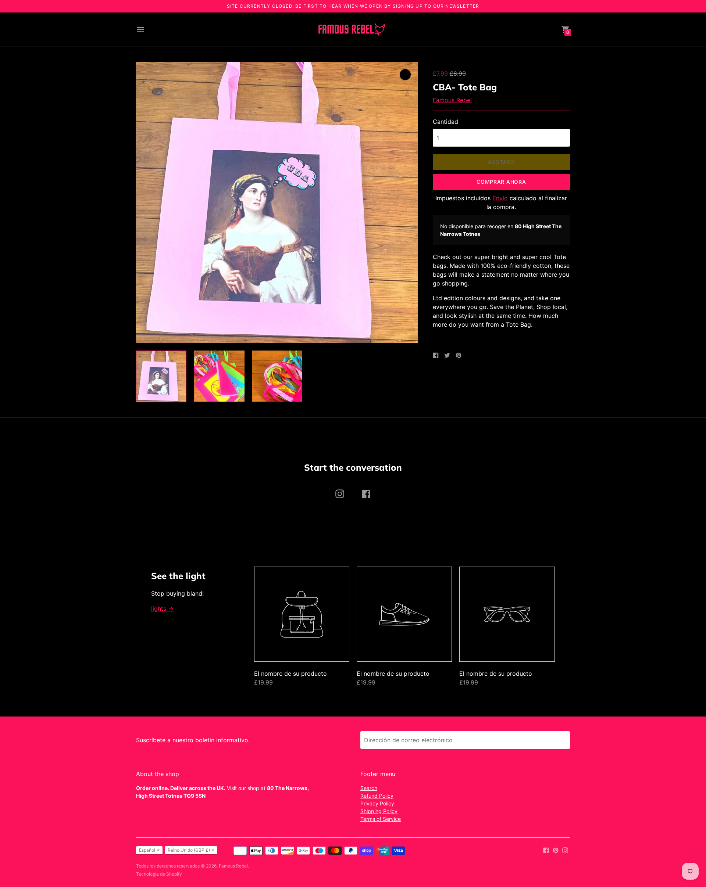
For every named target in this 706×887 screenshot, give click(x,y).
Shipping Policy (378, 811)
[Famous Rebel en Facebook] (546, 849)
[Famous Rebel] (351, 29)
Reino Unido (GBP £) (189, 850)
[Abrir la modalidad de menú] (140, 29)
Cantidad (445, 121)
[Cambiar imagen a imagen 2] (219, 376)
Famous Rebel (452, 100)
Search (368, 788)
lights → (162, 608)
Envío (500, 198)
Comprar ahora (501, 182)
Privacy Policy (377, 803)
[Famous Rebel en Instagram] (565, 849)
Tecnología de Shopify (159, 874)
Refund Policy (376, 796)
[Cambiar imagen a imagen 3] (277, 376)
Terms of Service (380, 819)
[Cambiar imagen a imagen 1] (161, 376)
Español (147, 850)
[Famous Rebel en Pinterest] (556, 849)
